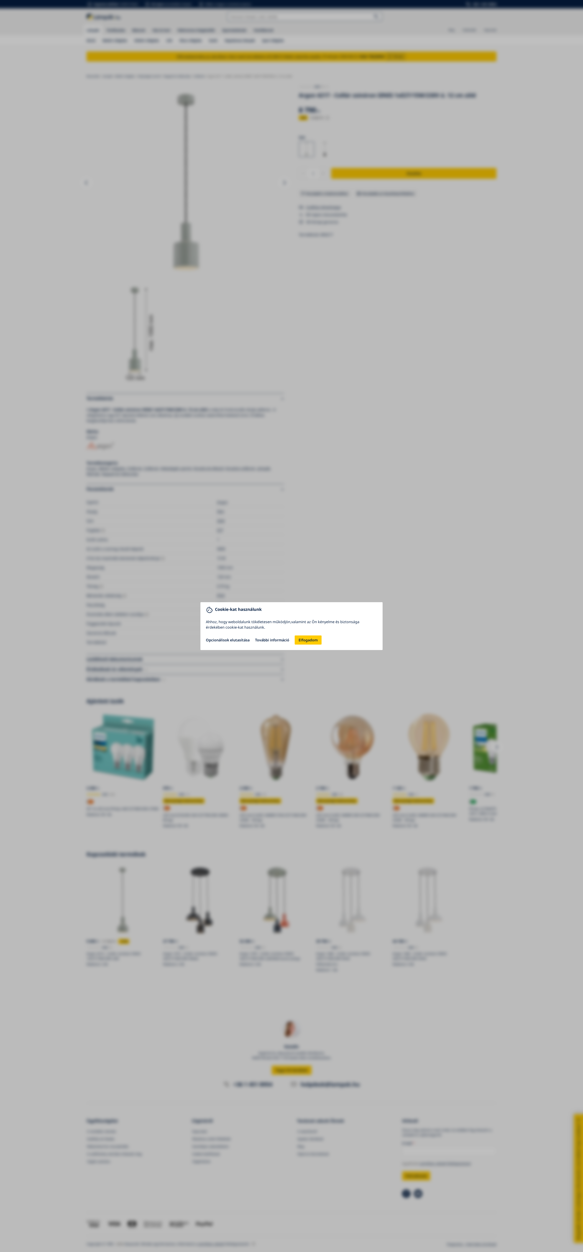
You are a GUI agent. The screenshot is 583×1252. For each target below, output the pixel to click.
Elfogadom (308, 640)
